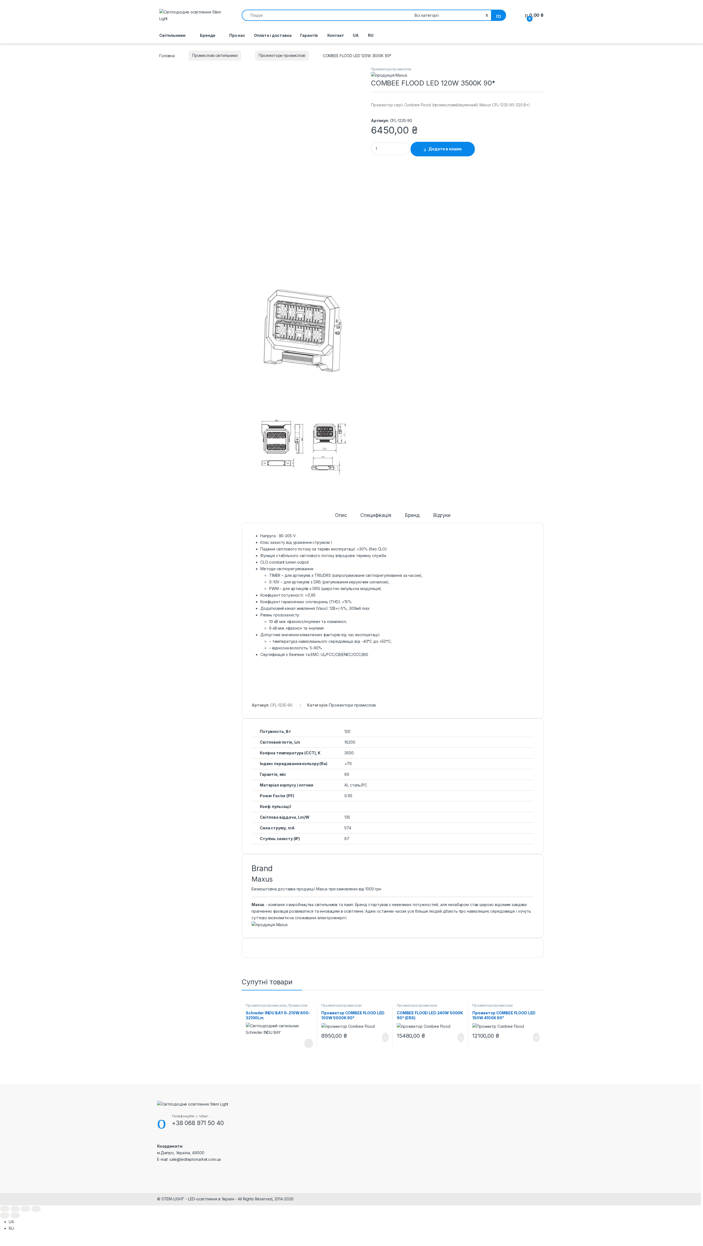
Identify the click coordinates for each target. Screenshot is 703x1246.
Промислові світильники (215, 55)
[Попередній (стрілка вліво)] (4, 1215)
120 (347, 731)
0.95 (348, 795)
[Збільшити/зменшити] (4, 1209)
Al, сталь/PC (355, 785)
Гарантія (309, 35)
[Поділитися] (25, 1209)
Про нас (237, 35)
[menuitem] (356, 35)
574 (347, 828)
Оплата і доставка (273, 35)
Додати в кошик (445, 148)
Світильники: (172, 35)
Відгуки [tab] (441, 515)
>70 (348, 763)
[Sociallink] (159, 1171)
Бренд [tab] (412, 515)
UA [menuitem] (11, 1221)
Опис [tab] (341, 515)
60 (346, 774)
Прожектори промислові (282, 55)
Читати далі (306, 1043)
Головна (167, 55)
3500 (348, 753)
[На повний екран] (15, 1209)
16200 (349, 742)
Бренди (207, 35)
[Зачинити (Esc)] (36, 1209)
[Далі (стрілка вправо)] (15, 1215)
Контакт (335, 35)
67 (346, 838)
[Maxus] (389, 75)
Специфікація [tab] (375, 515)
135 (347, 817)
